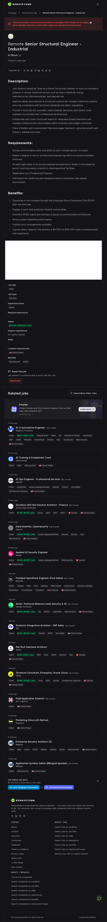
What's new (16, 858)
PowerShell (39, 440)
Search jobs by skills (64, 836)
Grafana (44, 586)
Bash (54, 435)
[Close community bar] (97, 781)
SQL (58, 440)
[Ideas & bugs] (99, 898)
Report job (15, 380)
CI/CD (35, 749)
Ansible (20, 586)
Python (50, 440)
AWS (29, 586)
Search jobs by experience (67, 840)
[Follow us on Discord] (20, 816)
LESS (19, 465)
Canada (72, 513)
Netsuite (27, 440)
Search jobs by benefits (65, 845)
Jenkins (53, 749)
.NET (55, 513)
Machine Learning (85, 586)
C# (60, 435)
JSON (18, 440)
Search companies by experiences (26, 895)
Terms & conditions (20, 849)
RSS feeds (18, 862)
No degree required (16, 334)
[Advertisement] (53, 260)
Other (11, 289)
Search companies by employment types (29, 904)
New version (17, 867)
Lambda (62, 655)
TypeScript (68, 440)
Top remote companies (21, 877)
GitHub (44, 749)
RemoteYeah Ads (25, 414)
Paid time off (14, 362)
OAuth (62, 749)
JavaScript (87, 435)
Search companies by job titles (25, 886)
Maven (47, 612)
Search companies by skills (23, 890)
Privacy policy (17, 854)
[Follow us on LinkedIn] (16, 816)
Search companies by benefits (25, 899)
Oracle (56, 681)
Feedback (15, 845)
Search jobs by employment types (70, 849)
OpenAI (56, 487)
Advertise (15, 836)
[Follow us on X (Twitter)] (12, 816)
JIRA (11, 440)
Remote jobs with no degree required (71, 854)
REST (63, 513)
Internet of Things (72, 435)
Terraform (39, 590)
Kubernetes (69, 586)
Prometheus (27, 590)
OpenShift (57, 612)
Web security (81, 440)
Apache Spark (42, 435)
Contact (15, 831)
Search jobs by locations (66, 827)
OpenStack (13, 590)
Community (16, 840)
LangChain (21, 487)
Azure (40, 513)
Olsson (14, 55)
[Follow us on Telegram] (24, 816)
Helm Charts (56, 586)
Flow (36, 586)
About (14, 827)
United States (17, 352)
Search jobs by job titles (66, 831)
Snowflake (75, 487)
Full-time (12, 298)
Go (39, 612)
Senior (11, 307)
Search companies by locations (25, 881)
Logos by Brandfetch (87, 917)
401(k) (25, 362)
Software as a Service (18, 491)
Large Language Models (39, 487)
